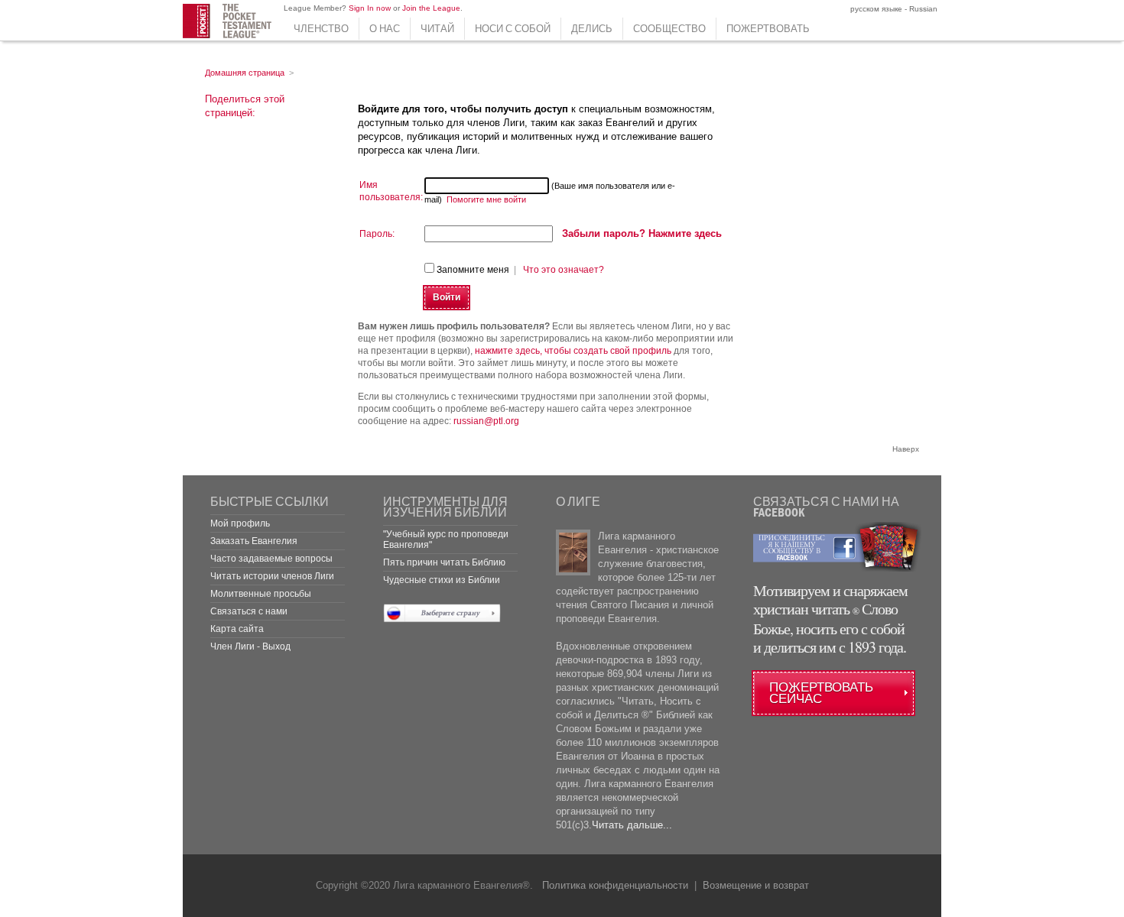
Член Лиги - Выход (250, 646)
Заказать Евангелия (253, 541)
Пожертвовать (768, 28)
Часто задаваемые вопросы (271, 558)
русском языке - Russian (892, 9)
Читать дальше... (632, 825)
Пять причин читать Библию (444, 562)
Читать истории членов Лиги (272, 576)
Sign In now (370, 8)
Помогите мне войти (486, 199)
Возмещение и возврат (756, 885)
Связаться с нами (248, 611)
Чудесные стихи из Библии (441, 580)
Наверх (905, 449)
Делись (591, 28)
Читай (437, 28)
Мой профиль (240, 523)
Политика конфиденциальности (615, 885)
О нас (384, 28)
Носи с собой (513, 28)
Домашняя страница (244, 72)
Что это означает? (563, 269)
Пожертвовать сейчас (821, 693)
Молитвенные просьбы (260, 593)
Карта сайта (237, 629)
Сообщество (669, 28)
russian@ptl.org (486, 421)
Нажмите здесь (642, 233)
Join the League (431, 8)
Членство (321, 28)
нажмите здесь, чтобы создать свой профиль (573, 350)
